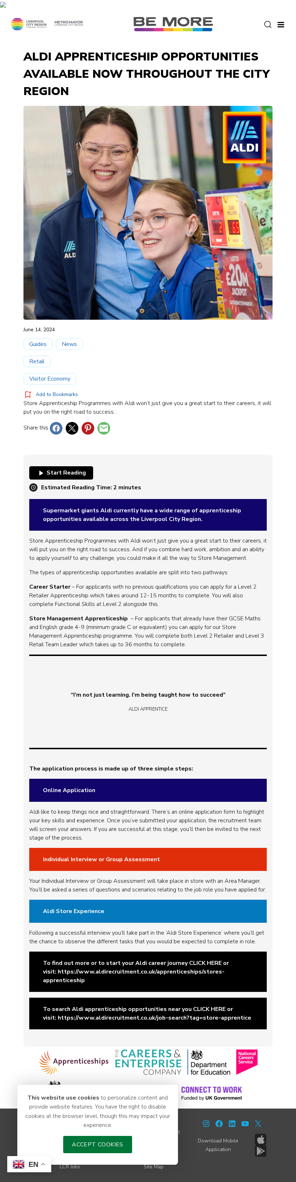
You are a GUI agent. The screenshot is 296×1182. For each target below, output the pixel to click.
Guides (38, 344)
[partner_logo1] (73, 1062)
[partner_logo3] (208, 1062)
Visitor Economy (49, 379)
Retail (37, 361)
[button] (281, 24)
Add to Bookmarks (57, 394)
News (69, 344)
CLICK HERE (205, 963)
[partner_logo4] (247, 1062)
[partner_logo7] (211, 1093)
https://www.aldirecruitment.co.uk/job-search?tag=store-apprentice (154, 1018)
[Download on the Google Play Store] (260, 1151)
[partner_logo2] (148, 1062)
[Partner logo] (47, 24)
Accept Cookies (97, 1145)
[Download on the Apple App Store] (260, 1139)
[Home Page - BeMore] (173, 24)
